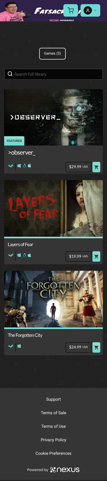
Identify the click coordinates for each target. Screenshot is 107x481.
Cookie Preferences (54, 453)
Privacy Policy (53, 439)
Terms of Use (53, 426)
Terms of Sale (53, 412)
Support (53, 399)
